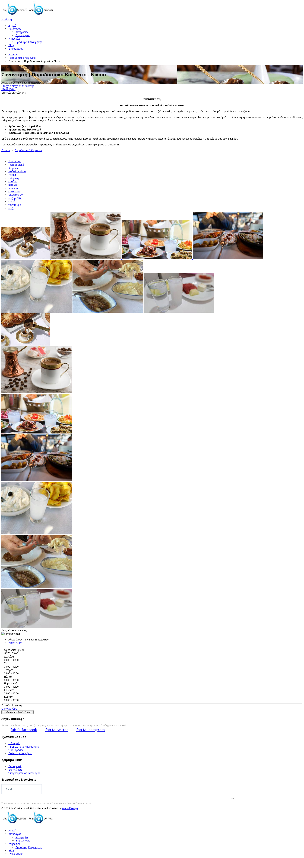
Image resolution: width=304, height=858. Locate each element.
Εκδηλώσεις (15, 769)
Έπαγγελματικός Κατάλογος (24, 773)
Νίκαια (12, 174)
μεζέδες (12, 184)
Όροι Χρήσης (15, 750)
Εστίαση (13, 54)
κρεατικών (14, 191)
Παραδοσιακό (16, 164)
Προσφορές (15, 766)
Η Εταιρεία (14, 743)
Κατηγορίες (21, 32)
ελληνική (13, 178)
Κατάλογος (14, 28)
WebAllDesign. (70, 808)
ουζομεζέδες (15, 198)
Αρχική (12, 25)
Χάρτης (30, 86)
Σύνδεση (6, 19)
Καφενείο (14, 168)
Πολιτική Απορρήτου (20, 753)
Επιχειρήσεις (22, 35)
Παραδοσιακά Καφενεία (22, 57)
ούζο (11, 208)
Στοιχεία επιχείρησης (13, 86)
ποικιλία (13, 188)
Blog (11, 45)
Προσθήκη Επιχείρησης (28, 42)
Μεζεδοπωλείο (17, 171)
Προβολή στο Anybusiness (23, 746)
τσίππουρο (14, 204)
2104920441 (8, 89)
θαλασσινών (15, 194)
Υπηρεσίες (14, 38)
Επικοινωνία (15, 48)
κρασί (11, 201)
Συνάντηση (14, 161)
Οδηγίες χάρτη (9, 708)
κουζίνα (12, 181)
